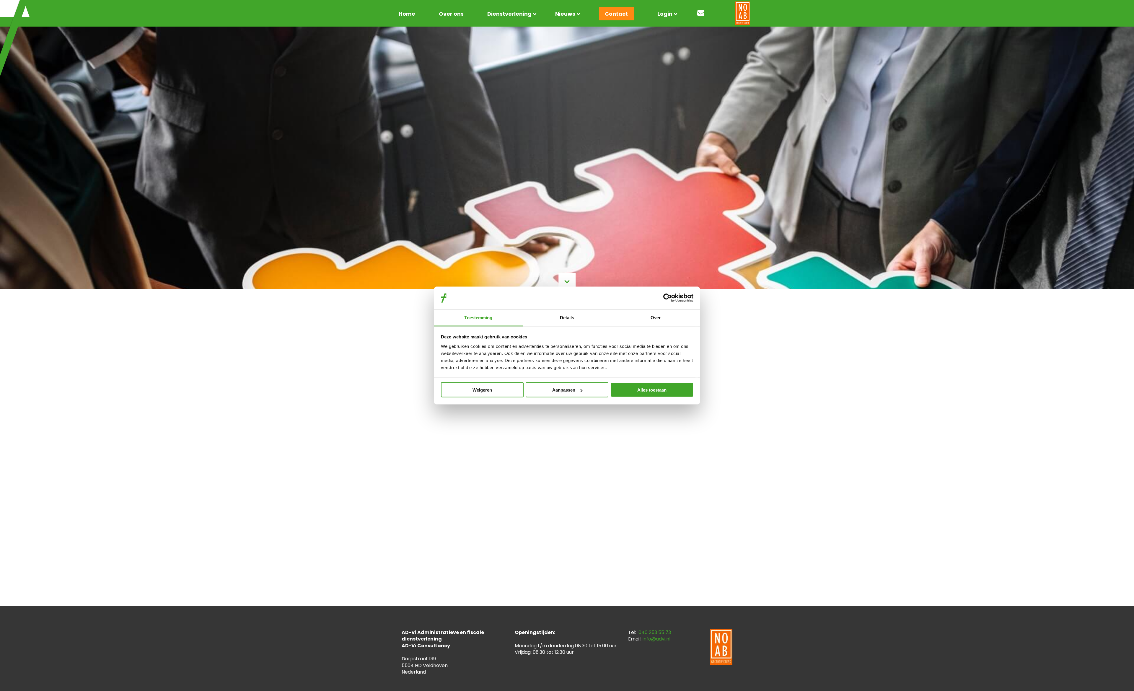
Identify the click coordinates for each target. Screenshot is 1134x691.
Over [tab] (656, 317)
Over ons (451, 13)
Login (664, 13)
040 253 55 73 (654, 632)
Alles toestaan (652, 389)
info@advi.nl (656, 638)
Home (407, 13)
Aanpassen (563, 389)
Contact (616, 13)
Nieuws (565, 13)
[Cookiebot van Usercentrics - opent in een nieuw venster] (667, 298)
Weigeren (482, 389)
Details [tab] (567, 317)
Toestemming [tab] (478, 317)
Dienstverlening (509, 13)
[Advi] (15, 38)
